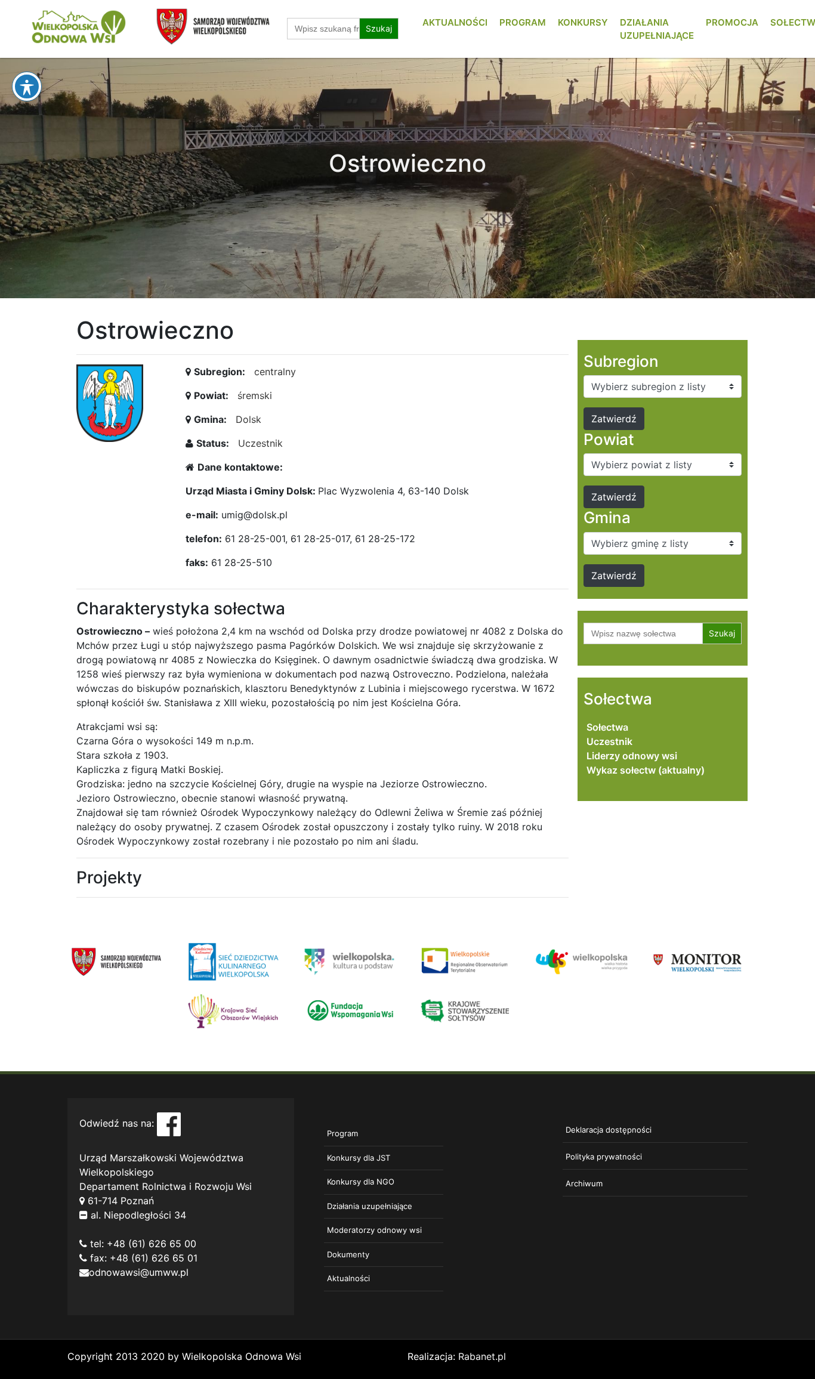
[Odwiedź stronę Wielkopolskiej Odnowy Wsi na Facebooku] (169, 1124)
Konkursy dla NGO (360, 1181)
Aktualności (454, 22)
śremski (254, 395)
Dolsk (248, 419)
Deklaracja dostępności (609, 1129)
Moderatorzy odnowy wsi (374, 1230)
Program (522, 22)
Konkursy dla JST (358, 1157)
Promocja (732, 22)
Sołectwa (607, 727)
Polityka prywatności (604, 1156)
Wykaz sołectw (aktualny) (645, 770)
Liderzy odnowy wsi (631, 756)
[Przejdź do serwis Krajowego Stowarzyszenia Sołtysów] (465, 1010)
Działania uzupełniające (369, 1206)
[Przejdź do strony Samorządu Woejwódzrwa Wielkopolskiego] (116, 961)
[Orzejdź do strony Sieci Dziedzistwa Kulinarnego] (233, 961)
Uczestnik (260, 443)
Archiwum (584, 1183)
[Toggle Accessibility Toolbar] (27, 86)
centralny (275, 372)
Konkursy (583, 22)
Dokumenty (348, 1254)
